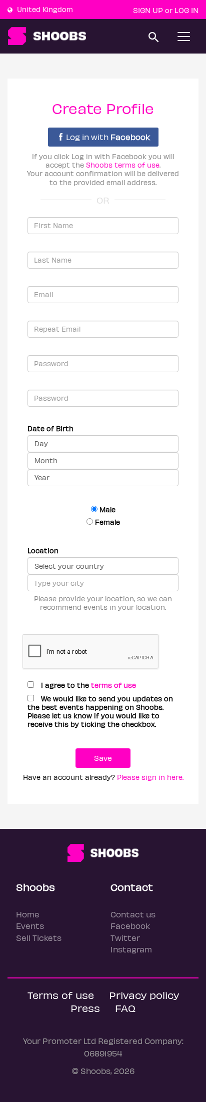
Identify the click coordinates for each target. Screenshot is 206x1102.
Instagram (131, 949)
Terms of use (61, 994)
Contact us (133, 914)
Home (28, 914)
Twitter (125, 937)
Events (30, 925)
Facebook (130, 925)
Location (43, 550)
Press (85, 1007)
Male (107, 509)
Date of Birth (51, 428)
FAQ (125, 1007)
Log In (186, 10)
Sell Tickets (39, 937)
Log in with (108, 137)
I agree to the (87, 685)
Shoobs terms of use (123, 165)
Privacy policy (144, 994)
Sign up (148, 10)
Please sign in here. (150, 777)
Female (106, 522)
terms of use (113, 685)
